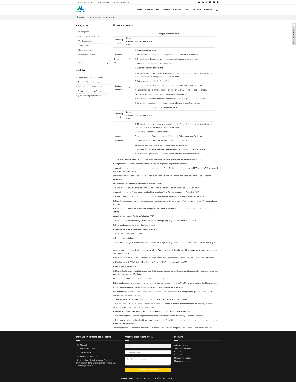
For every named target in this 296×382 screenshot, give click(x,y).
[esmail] (206, 2)
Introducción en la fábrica (88, 36)
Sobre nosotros (152, 10)
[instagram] (217, 2)
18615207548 (85, 353)
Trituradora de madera (183, 348)
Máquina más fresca (182, 358)
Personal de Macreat (86, 55)
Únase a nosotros (107, 17)
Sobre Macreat (84, 46)
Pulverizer (178, 352)
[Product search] (106, 62)
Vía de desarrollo (85, 41)
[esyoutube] (214, 2)
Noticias (166, 10)
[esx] (210, 2)
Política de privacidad (164, 378)
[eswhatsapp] (203, 2)
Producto (177, 10)
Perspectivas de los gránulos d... (91, 91)
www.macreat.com (122, 2)
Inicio (139, 10)
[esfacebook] (199, 2)
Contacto (208, 10)
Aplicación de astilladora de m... (91, 87)
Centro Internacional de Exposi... (91, 78)
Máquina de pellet (181, 345)
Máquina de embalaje (183, 361)
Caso (187, 10)
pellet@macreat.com (105, 2)
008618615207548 (87, 2)
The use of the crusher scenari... (91, 82)
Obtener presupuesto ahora (148, 370)
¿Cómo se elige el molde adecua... (92, 96)
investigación (83, 32)
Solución (197, 10)
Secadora (178, 355)
